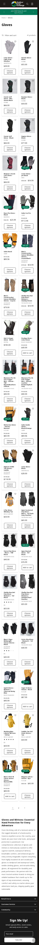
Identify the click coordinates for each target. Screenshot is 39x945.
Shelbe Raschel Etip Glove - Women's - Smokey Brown (27, 298)
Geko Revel (8, 251)
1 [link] (12, 808)
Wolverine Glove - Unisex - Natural (10, 426)
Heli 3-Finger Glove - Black (8, 339)
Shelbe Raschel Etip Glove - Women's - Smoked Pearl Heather (27, 596)
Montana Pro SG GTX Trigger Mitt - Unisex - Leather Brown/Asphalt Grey (27, 382)
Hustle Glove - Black (26, 58)
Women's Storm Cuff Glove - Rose (9, 175)
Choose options (10, 72)
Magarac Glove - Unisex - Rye (27, 777)
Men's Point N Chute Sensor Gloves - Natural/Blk (9, 779)
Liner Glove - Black (26, 467)
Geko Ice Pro (26, 213)
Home (4, 18)
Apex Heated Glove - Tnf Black (26, 552)
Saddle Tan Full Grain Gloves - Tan (27, 733)
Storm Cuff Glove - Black (8, 137)
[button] (4, 4)
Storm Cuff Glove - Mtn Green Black (8, 98)
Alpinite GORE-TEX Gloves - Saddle (9, 468)
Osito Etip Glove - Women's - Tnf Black (27, 641)
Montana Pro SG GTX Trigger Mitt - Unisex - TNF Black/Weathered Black (10, 382)
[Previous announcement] (4, 12)
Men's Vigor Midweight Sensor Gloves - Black (9, 642)
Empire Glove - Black (26, 137)
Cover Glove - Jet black (26, 174)
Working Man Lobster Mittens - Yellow (10, 733)
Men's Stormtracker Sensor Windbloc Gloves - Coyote (10, 298)
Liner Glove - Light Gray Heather (8, 59)
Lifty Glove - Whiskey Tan (8, 511)
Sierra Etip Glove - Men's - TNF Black (10, 552)
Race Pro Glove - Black (10, 214)
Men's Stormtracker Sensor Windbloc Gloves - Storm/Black (27, 255)
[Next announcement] (33, 12)
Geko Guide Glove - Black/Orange (26, 426)
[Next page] (24, 807)
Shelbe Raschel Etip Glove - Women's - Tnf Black (9, 595)
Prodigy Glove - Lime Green (27, 339)
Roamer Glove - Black (27, 98)
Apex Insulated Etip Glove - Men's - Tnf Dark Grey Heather (27, 512)
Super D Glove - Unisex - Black (27, 689)
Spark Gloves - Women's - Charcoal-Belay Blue (9, 690)
